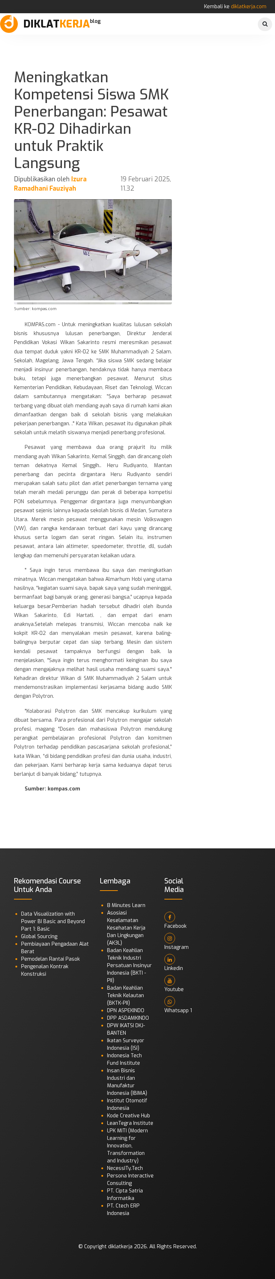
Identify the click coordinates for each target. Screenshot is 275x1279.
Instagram (176, 947)
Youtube (174, 989)
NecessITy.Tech (125, 1168)
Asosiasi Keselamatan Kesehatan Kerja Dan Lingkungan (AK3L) (126, 928)
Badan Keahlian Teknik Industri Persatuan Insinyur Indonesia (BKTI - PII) (129, 965)
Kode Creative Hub (128, 1115)
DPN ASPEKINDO (125, 1010)
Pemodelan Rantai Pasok (50, 959)
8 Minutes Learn (126, 905)
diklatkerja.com (248, 6)
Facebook (175, 926)
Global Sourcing (39, 936)
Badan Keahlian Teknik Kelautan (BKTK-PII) (125, 995)
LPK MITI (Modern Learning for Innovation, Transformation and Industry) (127, 1145)
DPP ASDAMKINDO (128, 1018)
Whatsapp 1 (178, 1010)
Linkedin (173, 968)
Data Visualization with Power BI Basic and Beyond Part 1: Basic (53, 921)
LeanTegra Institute (130, 1123)
